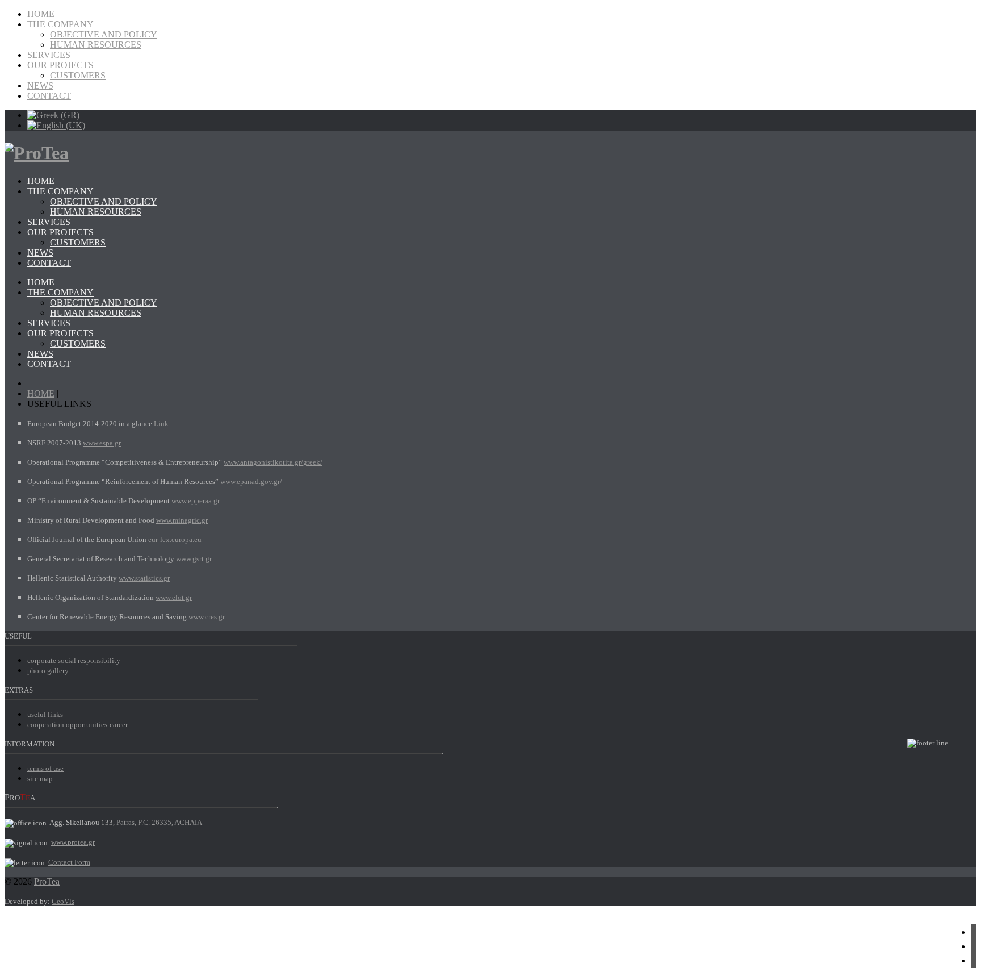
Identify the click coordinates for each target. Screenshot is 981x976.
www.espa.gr (102, 443)
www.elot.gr (174, 597)
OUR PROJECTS (60, 65)
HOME (40, 14)
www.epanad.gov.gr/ (251, 481)
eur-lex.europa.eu (175, 539)
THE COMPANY (60, 24)
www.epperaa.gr (195, 501)
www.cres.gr (206, 616)
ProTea (47, 881)
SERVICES (48, 55)
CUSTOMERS (78, 75)
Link (161, 423)
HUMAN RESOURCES (95, 44)
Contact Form (69, 862)
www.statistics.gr (144, 578)
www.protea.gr (73, 842)
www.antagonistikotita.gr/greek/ (273, 462)
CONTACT (49, 96)
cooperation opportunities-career (77, 724)
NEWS (40, 85)
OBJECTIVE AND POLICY (103, 34)
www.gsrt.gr (194, 558)
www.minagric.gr (182, 520)
